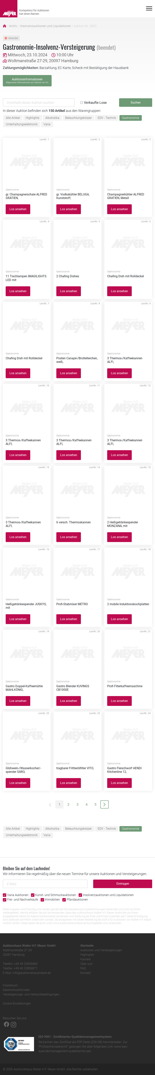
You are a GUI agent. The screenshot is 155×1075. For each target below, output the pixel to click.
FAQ (83, 968)
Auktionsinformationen (27, 80)
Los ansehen (17, 209)
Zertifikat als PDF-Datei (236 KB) (80, 1042)
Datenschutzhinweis (16, 990)
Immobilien (52, 899)
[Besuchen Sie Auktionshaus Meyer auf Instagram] (13, 1024)
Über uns (86, 964)
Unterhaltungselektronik (22, 124)
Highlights (32, 118)
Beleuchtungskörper (78, 118)
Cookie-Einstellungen (17, 1003)
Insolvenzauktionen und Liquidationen (45, 26)
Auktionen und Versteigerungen (101, 950)
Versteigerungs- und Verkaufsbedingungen (31, 994)
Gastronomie (130, 118)
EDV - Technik (107, 118)
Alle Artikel (13, 118)
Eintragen (122, 883)
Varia (46, 124)
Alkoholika (52, 118)
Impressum (10, 985)
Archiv (13, 26)
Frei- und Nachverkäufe (22, 899)
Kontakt (85, 973)
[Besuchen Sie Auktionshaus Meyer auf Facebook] (6, 1024)
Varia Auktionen (17, 895)
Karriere (85, 959)
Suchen (136, 102)
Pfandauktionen (77, 899)
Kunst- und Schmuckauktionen (55, 895)
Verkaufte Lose (95, 103)
